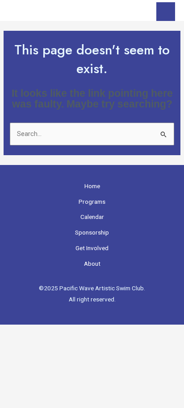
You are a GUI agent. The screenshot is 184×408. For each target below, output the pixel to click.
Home (92, 186)
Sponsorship (92, 232)
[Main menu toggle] (165, 11)
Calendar (92, 216)
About (92, 263)
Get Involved (92, 247)
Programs (92, 201)
